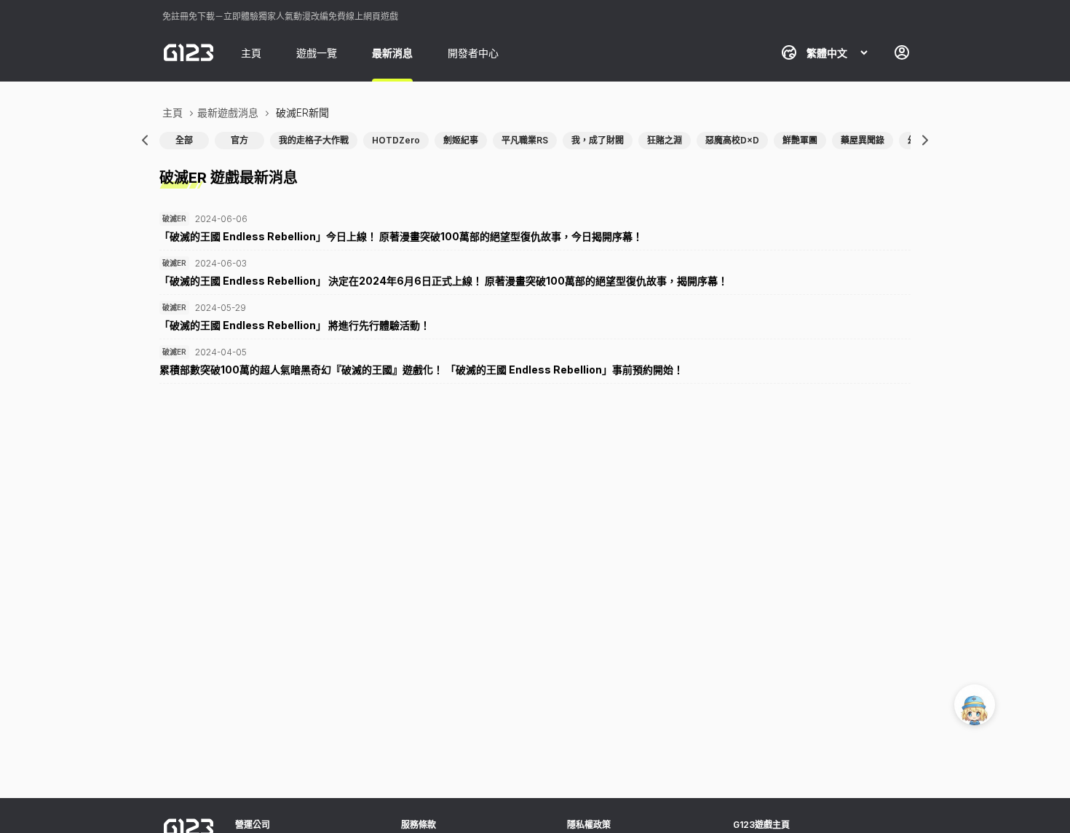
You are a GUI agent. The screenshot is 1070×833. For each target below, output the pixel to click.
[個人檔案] (902, 52)
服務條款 (418, 824)
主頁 (251, 53)
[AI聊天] (974, 704)
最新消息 (392, 53)
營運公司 (252, 824)
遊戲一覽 (316, 53)
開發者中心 (473, 53)
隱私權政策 (589, 824)
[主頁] (188, 52)
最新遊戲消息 (227, 112)
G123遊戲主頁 (761, 824)
